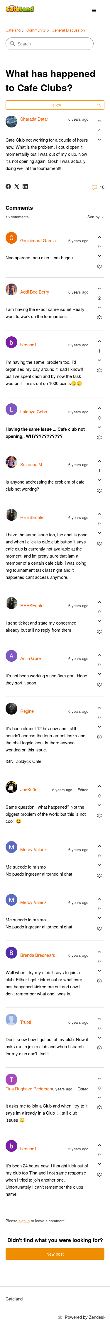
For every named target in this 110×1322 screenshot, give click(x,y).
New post (55, 1254)
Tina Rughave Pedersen (29, 1088)
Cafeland (13, 30)
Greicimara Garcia (38, 240)
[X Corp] (16, 186)
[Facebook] (8, 186)
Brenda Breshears (37, 955)
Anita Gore (30, 658)
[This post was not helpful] (99, 139)
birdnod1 (28, 344)
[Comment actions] (99, 266)
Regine (27, 711)
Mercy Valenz (33, 849)
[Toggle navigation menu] (94, 10)
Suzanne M (31, 464)
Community (36, 30)
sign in (24, 1220)
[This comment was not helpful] (99, 256)
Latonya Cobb (33, 411)
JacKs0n (28, 789)
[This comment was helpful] (99, 237)
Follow (55, 104)
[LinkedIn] (25, 186)
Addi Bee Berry (34, 292)
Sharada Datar (34, 119)
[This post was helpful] (99, 121)
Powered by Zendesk (85, 1317)
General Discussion (68, 30)
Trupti (25, 1022)
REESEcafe (31, 517)
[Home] (20, 10)
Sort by (94, 217)
